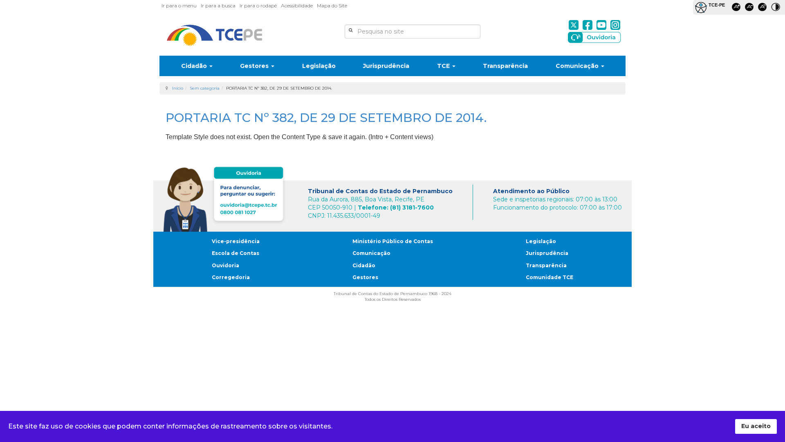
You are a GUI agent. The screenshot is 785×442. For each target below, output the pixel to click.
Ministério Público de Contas (392, 241)
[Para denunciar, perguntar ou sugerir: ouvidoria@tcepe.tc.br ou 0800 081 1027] (225, 197)
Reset (763, 8)
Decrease (750, 8)
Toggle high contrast (776, 8)
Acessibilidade (297, 5)
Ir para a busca (218, 5)
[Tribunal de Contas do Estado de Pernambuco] (214, 35)
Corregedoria (231, 277)
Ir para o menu (179, 5)
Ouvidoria (225, 265)
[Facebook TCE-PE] (587, 24)
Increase (737, 8)
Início (177, 88)
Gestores (255, 66)
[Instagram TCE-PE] (615, 24)
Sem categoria (205, 88)
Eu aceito (756, 426)
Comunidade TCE (549, 277)
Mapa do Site (332, 5)
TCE (444, 66)
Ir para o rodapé (258, 5)
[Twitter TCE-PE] (574, 24)
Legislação (319, 66)
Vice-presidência (236, 241)
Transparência (505, 66)
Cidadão (195, 66)
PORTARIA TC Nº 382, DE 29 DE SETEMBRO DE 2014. (326, 117)
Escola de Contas (235, 253)
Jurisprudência (386, 66)
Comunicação (578, 66)
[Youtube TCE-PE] (601, 24)
